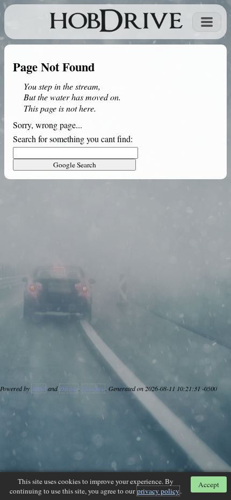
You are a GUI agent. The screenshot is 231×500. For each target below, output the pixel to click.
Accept (208, 484)
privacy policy (158, 491)
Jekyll (39, 388)
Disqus (69, 388)
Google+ (93, 388)
